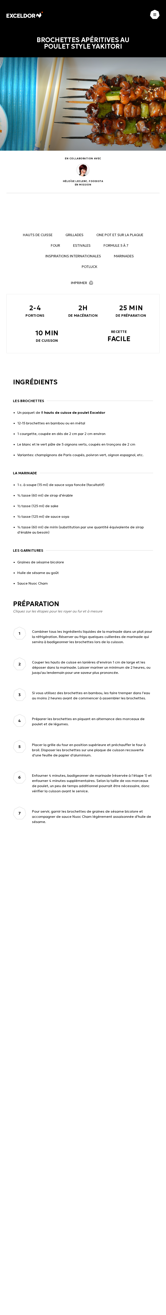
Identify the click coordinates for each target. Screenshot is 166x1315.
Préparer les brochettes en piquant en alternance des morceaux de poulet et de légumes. (88, 721)
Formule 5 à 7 (116, 245)
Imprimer (79, 283)
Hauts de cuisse (38, 235)
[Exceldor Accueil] (24, 14)
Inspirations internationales (73, 256)
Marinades (124, 256)
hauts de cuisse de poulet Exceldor (74, 412)
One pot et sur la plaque (119, 235)
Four (55, 245)
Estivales (82, 245)
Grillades (74, 235)
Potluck (89, 266)
